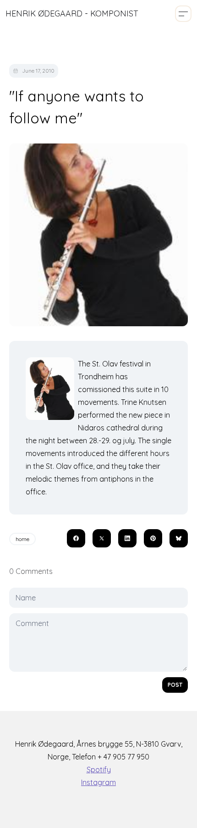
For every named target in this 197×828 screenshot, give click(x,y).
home (22, 539)
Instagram (98, 782)
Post (175, 684)
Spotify (99, 769)
